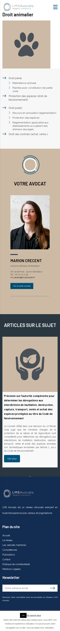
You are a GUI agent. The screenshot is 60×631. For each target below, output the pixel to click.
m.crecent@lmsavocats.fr (22, 277)
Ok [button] (23, 615)
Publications (8, 554)
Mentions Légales (11, 569)
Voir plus (12, 458)
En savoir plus (34, 615)
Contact (6, 559)
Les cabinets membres (14, 545)
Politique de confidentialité (16, 564)
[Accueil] (18, 6)
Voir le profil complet (22, 286)
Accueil (6, 535)
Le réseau (7, 540)
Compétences (9, 550)
